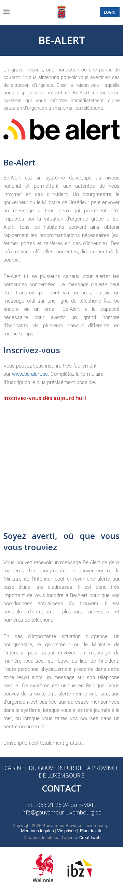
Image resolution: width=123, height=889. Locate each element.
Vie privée (66, 830)
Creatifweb (89, 837)
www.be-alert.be (30, 374)
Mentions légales (37, 830)
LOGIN (109, 12)
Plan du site (91, 830)
